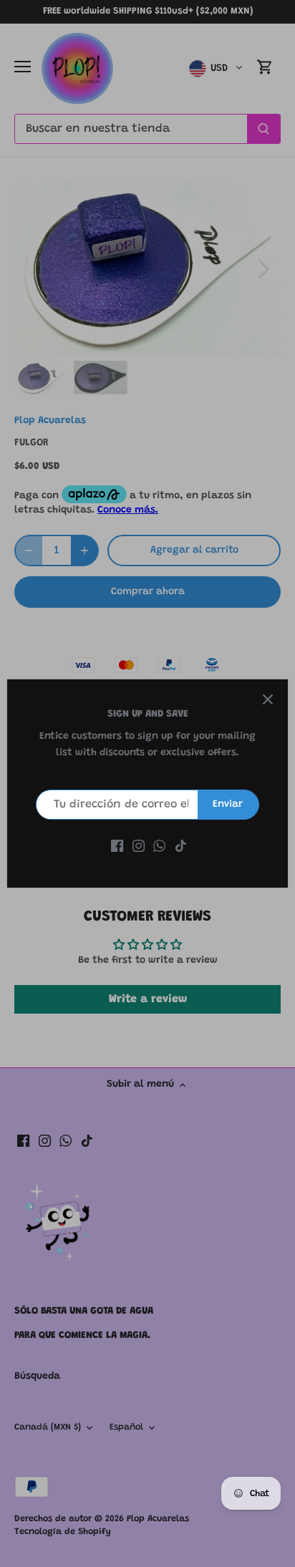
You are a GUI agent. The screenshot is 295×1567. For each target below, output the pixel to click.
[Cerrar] (268, 699)
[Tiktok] (181, 847)
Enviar (228, 805)
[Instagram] (138, 847)
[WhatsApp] (159, 847)
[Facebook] (117, 847)
